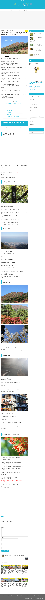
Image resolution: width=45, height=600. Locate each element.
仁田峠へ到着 (9, 110)
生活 (31, 118)
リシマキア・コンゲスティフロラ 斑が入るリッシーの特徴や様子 (36, 50)
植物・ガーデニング (14, 595)
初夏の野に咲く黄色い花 (38, 55)
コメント (3, 527)
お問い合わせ (36, 595)
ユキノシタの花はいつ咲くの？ (38, 45)
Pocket (10, 56)
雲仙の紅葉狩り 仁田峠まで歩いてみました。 (14, 103)
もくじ (7, 595)
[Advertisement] (22, 20)
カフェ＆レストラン (34, 96)
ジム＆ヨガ (33, 99)
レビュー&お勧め (34, 107)
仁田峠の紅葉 (9, 112)
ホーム (3, 595)
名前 (2, 537)
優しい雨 (33, 598)
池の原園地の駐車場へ (10, 105)
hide (16, 101)
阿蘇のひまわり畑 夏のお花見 (38, 34)
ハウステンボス (34, 104)
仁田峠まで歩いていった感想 (12, 116)
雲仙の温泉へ (9, 114)
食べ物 (32, 124)
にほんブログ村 (32, 89)
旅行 (3, 516)
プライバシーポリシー (28, 595)
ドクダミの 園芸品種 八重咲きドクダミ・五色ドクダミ (36, 39)
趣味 (31, 121)
